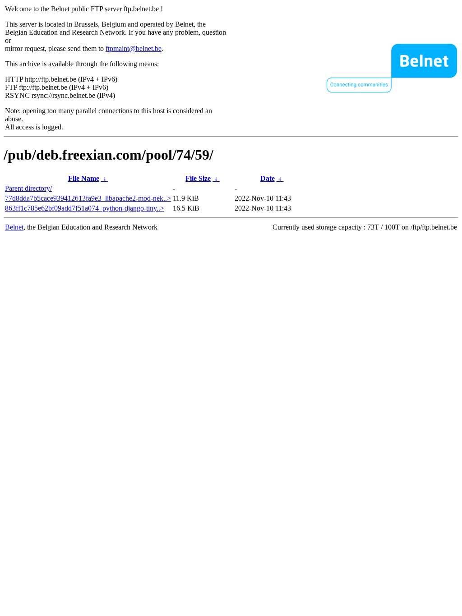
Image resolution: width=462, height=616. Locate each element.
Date (267, 178)
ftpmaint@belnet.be (134, 48)
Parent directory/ (28, 188)
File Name (83, 178)
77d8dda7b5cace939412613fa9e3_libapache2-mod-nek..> (88, 198)
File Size (198, 178)
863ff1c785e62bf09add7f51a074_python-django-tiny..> (84, 208)
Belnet (14, 227)
